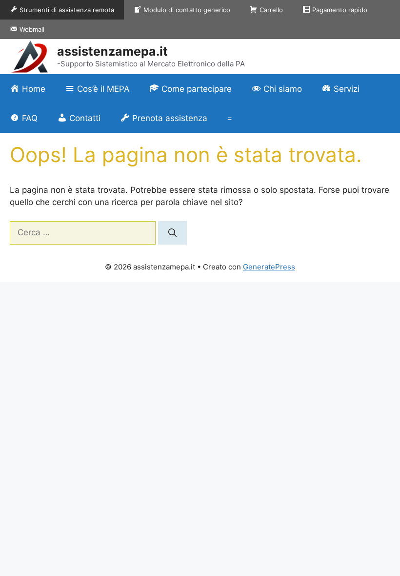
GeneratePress (269, 266)
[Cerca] (172, 233)
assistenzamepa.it (112, 51)
